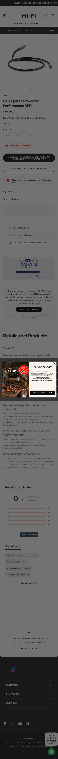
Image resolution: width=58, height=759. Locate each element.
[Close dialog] (54, 363)
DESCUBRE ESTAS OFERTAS (42, 393)
